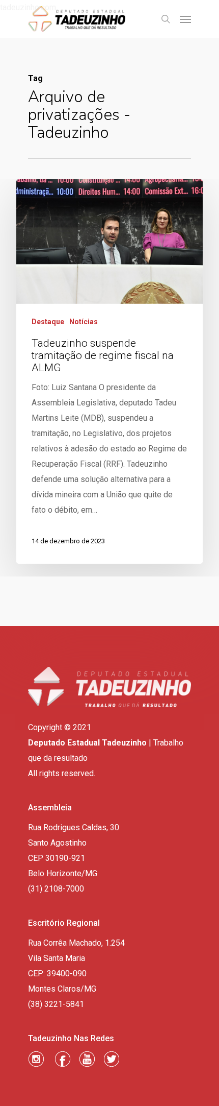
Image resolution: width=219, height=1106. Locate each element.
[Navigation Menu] (185, 19)
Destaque (48, 322)
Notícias (83, 322)
